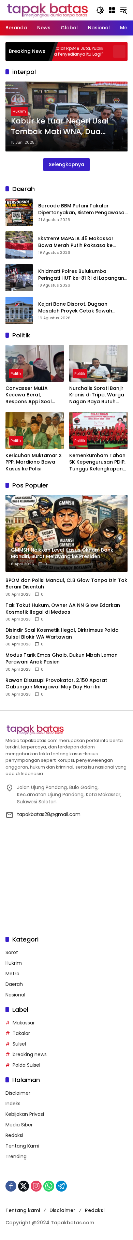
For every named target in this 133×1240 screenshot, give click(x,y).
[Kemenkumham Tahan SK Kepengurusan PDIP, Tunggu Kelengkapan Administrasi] (98, 430)
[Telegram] (61, 1186)
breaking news (30, 1054)
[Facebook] (10, 1186)
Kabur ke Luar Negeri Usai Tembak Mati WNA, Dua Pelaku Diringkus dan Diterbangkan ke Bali (59, 126)
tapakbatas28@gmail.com (48, 814)
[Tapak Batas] (47, 9)
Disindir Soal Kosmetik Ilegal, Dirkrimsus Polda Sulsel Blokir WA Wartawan (62, 633)
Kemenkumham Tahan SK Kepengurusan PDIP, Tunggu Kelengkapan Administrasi (97, 462)
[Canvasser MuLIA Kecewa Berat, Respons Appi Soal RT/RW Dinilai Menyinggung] (34, 363)
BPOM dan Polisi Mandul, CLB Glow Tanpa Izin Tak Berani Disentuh (66, 583)
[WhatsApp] (48, 1186)
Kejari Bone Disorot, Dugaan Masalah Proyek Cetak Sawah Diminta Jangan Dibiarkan (75, 307)
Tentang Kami (22, 1145)
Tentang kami (22, 1210)
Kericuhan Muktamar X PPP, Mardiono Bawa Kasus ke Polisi (33, 462)
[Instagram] (36, 1186)
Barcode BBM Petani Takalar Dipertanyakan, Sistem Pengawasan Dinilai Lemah (83, 209)
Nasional (15, 994)
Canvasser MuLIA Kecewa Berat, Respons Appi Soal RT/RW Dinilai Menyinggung (28, 395)
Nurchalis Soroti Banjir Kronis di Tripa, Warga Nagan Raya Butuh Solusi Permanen (96, 395)
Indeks (12, 1103)
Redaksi (14, 1135)
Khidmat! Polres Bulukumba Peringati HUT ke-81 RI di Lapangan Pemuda (81, 274)
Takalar (21, 1033)
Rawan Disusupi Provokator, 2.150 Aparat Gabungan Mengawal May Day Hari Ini (56, 683)
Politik (16, 373)
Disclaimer (17, 1093)
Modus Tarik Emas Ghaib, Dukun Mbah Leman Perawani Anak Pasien (61, 658)
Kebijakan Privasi (24, 1114)
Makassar (24, 1022)
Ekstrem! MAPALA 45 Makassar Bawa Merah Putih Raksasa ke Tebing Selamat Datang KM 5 (76, 242)
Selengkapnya (66, 164)
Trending (16, 1156)
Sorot (11, 952)
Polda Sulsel (26, 1065)
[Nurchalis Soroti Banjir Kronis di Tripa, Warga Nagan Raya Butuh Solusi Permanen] (98, 363)
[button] (100, 10)
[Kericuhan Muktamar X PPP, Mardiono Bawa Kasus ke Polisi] (34, 430)
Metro (12, 973)
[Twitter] (23, 1186)
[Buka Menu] (112, 10)
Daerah (14, 984)
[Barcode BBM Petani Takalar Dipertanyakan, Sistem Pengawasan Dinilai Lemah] (19, 212)
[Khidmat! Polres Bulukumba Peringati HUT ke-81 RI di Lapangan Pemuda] (19, 277)
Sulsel (19, 1043)
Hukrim (19, 111)
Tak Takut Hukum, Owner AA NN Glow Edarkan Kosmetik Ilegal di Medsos (62, 608)
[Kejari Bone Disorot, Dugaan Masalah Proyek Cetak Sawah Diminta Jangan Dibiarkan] (19, 310)
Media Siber (19, 1124)
